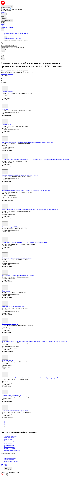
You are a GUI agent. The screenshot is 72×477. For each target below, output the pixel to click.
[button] (3, 24)
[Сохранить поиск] (2, 56)
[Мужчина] (5, 88)
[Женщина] (5, 121)
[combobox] (9, 46)
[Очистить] (3, 49)
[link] (4, 18)
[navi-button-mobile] (2, 29)
